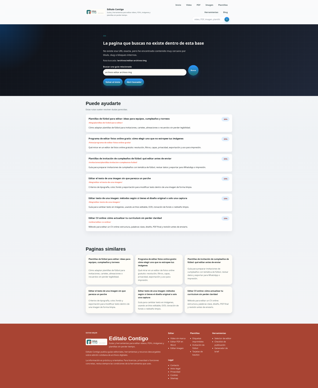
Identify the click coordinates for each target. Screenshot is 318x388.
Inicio (178, 5)
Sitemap (174, 378)
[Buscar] (226, 19)
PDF (198, 5)
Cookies (174, 375)
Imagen (209, 5)
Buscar (193, 70)
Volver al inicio (113, 82)
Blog (225, 12)
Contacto (174, 365)
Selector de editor (223, 338)
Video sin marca (177, 338)
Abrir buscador (134, 82)
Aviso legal (175, 368)
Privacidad (175, 371)
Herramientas (211, 12)
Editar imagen (177, 348)
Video (189, 5)
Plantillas (223, 5)
